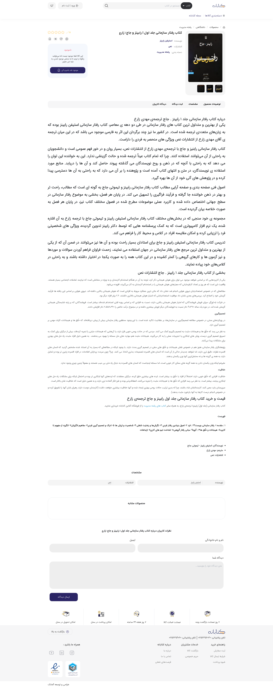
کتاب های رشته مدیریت (155, 406)
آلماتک (51, 684)
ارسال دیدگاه (64, 597)
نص (170, 46)
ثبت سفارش (219, 650)
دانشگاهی (200, 27)
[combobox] (147, 5)
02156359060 (175, 637)
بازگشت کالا (192, 650)
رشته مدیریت (185, 27)
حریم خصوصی (191, 656)
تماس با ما (166, 656)
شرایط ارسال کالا (217, 656)
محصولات (213, 27)
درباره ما (167, 650)
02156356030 (204, 637)
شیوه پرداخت (219, 662)
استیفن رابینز (166, 41)
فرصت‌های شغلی (163, 662)
